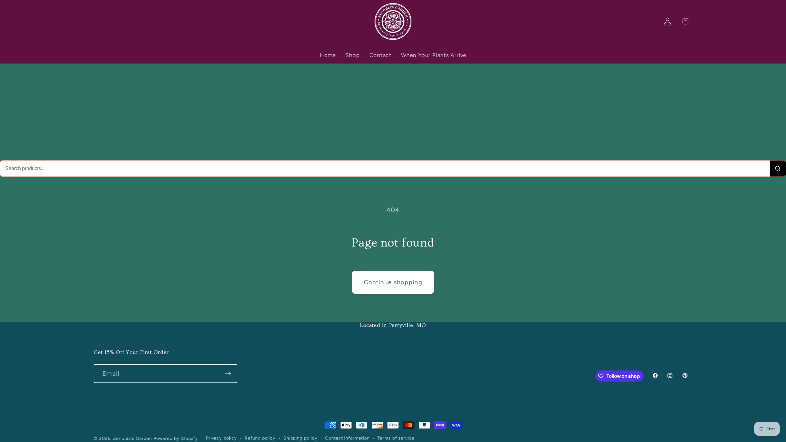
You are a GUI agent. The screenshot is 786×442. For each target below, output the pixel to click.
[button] (685, 21)
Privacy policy (221, 438)
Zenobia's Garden (132, 438)
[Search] (778, 168)
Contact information (347, 438)
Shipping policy (300, 438)
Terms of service (395, 438)
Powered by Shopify (176, 438)
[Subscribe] (228, 373)
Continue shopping (393, 282)
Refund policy (260, 438)
